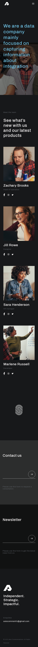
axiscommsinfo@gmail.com (16, 621)
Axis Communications (16, 639)
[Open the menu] (33, 4)
